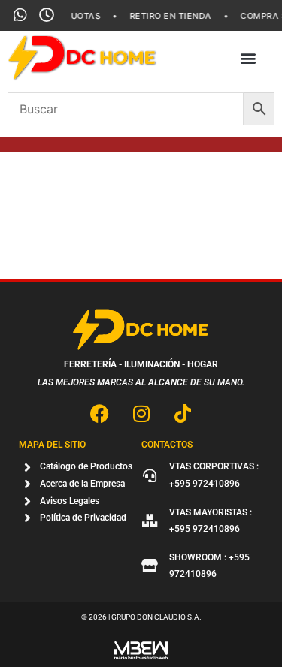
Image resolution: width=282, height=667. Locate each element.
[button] (247, 58)
